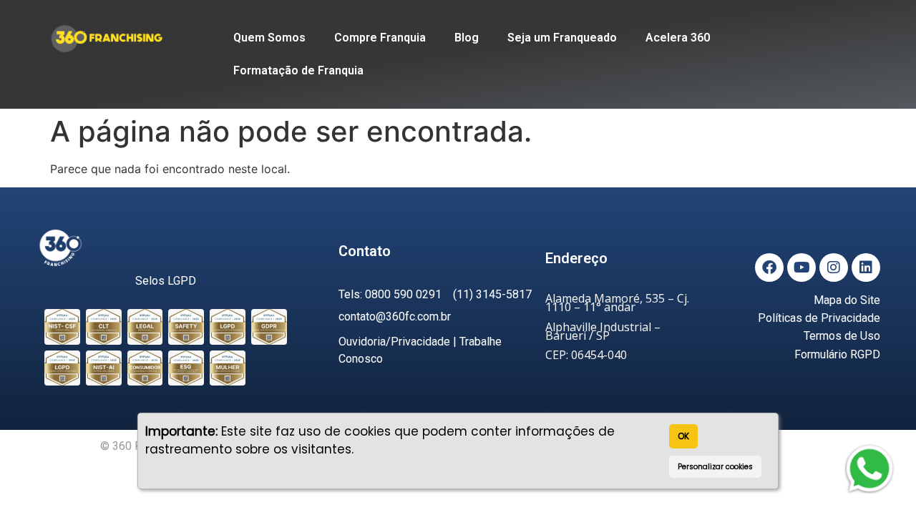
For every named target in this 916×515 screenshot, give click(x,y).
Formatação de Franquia (298, 70)
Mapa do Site (847, 300)
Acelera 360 (677, 37)
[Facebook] (769, 267)
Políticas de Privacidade (819, 318)
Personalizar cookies (715, 466)
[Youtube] (801, 267)
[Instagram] (833, 267)
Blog (466, 37)
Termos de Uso (842, 336)
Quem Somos (269, 37)
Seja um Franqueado (562, 37)
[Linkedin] (866, 267)
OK (683, 436)
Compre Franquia (380, 37)
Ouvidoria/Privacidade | (398, 341)
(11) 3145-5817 (492, 294)
